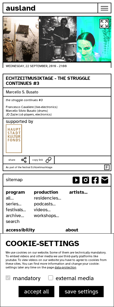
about (71, 230)
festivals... (16, 210)
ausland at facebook (95, 180)
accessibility (20, 230)
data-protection (65, 267)
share (11, 159)
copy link (37, 159)
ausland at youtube (76, 180)
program (15, 192)
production (46, 192)
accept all (36, 291)
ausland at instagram (85, 180)
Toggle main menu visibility (104, 8)
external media (75, 278)
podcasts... (45, 204)
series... (13, 204)
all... (10, 198)
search (13, 221)
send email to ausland (104, 180)
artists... (78, 192)
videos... (42, 210)
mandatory (26, 278)
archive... (15, 215)
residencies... (47, 198)
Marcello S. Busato (22, 92)
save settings (81, 291)
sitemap (14, 179)
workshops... (46, 215)
